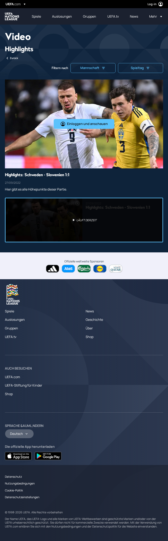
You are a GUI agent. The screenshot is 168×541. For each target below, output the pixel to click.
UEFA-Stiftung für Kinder (23, 385)
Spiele (9, 311)
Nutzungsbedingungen (20, 483)
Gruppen (11, 328)
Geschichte (94, 319)
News (90, 311)
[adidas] (52, 269)
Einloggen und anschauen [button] (87, 123)
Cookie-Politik (14, 490)
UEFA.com (12, 377)
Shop (89, 337)
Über (89, 328)
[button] (154, 16)
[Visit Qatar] (115, 269)
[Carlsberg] (84, 269)
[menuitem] (36, 16)
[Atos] (68, 269)
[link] (36, 16)
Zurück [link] (14, 58)
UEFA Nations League (12, 16)
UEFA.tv (10, 337)
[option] (84, 220)
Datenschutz (13, 477)
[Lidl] (100, 269)
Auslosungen (15, 319)
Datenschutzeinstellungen (22, 497)
